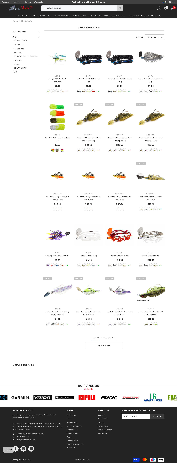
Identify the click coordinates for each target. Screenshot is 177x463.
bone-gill (155, 265)
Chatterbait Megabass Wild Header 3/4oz (88, 198)
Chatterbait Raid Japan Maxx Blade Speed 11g (120, 139)
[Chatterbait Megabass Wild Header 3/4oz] (88, 176)
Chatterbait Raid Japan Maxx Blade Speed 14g (88, 139)
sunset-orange (62, 91)
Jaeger (57, 76)
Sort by (139, 37)
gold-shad (55, 209)
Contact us (17, 2)
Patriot (57, 135)
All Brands (88, 389)
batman (48, 265)
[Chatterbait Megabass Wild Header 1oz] (119, 176)
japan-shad (84, 324)
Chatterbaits (26, 21)
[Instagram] (23, 449)
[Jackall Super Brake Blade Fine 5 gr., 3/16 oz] (88, 291)
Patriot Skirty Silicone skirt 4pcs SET (57, 139)
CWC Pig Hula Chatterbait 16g (57, 256)
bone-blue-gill (84, 265)
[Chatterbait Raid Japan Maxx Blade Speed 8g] (150, 117)
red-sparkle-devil (151, 91)
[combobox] (79, 8)
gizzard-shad (124, 91)
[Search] (82, 8)
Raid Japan (88, 135)
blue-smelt (141, 91)
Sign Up (157, 416)
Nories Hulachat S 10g (151, 256)
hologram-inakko (93, 324)
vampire (53, 265)
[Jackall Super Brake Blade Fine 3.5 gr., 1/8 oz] (119, 291)
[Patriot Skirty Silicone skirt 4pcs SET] (57, 117)
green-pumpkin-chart (146, 324)
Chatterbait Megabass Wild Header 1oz (119, 198)
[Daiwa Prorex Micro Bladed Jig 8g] (150, 58)
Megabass (57, 194)
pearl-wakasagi (84, 150)
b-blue (146, 209)
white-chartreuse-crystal (88, 265)
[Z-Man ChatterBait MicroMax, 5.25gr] (119, 58)
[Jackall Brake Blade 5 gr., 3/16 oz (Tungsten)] (150, 291)
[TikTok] (31, 449)
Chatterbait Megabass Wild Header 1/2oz (57, 198)
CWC (57, 253)
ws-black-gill (53, 324)
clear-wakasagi (79, 324)
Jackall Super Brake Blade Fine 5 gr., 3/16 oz (88, 313)
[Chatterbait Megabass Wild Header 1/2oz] (57, 176)
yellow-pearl (155, 91)
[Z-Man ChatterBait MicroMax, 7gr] (88, 58)
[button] (26, 37)
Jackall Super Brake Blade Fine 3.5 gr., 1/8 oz (119, 313)
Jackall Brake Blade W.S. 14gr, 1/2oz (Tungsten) (57, 313)
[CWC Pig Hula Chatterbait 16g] (57, 235)
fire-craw (93, 91)
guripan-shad (79, 150)
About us (5, 2)
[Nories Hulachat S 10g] (150, 235)
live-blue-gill (93, 265)
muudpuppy (62, 265)
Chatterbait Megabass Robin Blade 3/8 (150, 198)
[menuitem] (26, 54)
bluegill (84, 91)
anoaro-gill (141, 209)
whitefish (146, 91)
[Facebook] (16, 449)
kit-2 (57, 150)
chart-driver (151, 209)
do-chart (60, 209)
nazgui (57, 265)
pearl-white (93, 150)
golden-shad (151, 324)
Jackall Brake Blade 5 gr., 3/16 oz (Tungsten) (150, 313)
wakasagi (110, 265)
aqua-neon (48, 91)
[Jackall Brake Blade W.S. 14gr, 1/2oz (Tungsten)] (57, 291)
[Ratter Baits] (13, 397)
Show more (104, 345)
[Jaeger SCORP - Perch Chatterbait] (57, 58)
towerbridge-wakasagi (155, 209)
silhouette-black (115, 324)
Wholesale (38, 2)
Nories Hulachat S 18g (88, 256)
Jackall (57, 309)
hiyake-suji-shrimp (88, 324)
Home (15, 21)
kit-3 (62, 150)
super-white (124, 324)
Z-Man (88, 76)
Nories (88, 253)
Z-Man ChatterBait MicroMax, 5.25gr (119, 80)
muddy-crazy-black (115, 265)
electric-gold (53, 91)
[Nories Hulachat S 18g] (88, 235)
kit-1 (53, 150)
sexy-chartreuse (155, 324)
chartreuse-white (88, 91)
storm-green (57, 91)
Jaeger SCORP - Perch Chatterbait (57, 80)
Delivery (28, 2)
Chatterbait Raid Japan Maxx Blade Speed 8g (151, 139)
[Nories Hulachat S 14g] (119, 235)
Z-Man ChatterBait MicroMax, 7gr (88, 80)
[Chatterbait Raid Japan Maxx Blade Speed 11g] (119, 117)
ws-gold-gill (57, 324)
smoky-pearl (88, 150)
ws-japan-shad (62, 324)
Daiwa (150, 76)
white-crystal (79, 265)
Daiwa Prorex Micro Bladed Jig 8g (150, 80)
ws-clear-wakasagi (48, 324)
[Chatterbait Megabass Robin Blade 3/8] (150, 176)
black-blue (79, 91)
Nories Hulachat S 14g (119, 256)
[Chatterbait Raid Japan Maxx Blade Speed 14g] (88, 117)
